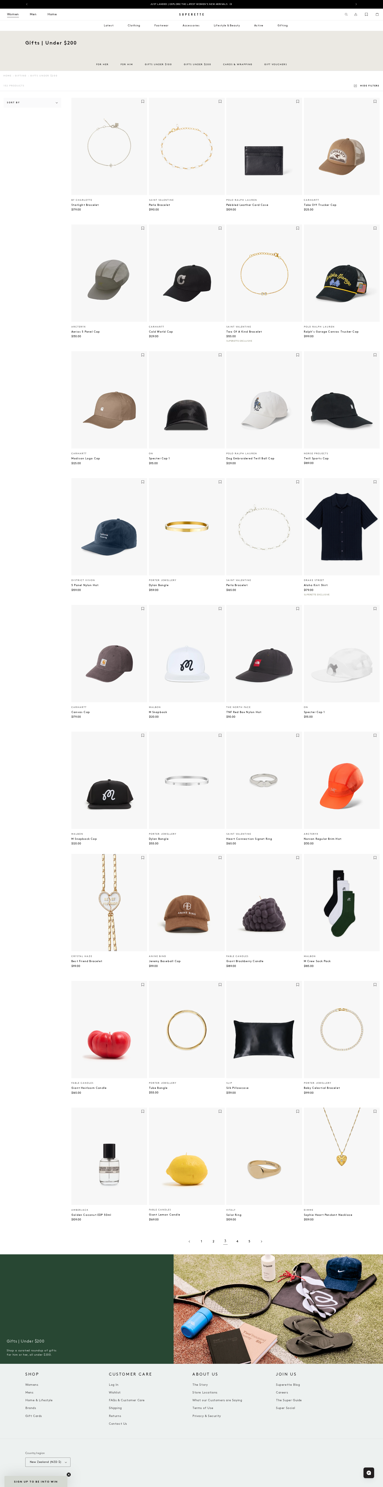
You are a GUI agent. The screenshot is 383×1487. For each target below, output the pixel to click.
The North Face (238, 707)
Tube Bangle (158, 1088)
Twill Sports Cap (316, 458)
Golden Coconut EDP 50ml (91, 1215)
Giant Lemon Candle (164, 1215)
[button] (346, 14)
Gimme (308, 1210)
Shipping (115, 1408)
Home (7, 76)
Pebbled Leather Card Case (247, 205)
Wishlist (115, 1392)
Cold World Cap (161, 332)
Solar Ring (234, 1215)
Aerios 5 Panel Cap (85, 332)
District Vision (83, 580)
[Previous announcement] (27, 4)
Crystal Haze (81, 956)
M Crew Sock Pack (317, 961)
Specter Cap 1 (159, 458)
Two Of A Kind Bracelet (244, 332)
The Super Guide (289, 1400)
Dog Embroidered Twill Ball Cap (250, 458)
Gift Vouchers (275, 64)
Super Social (285, 1408)
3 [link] (225, 1241)
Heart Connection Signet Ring (249, 839)
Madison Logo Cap (85, 458)
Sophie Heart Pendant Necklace (328, 1215)
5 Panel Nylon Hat (85, 585)
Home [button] (52, 14)
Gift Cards (33, 1416)
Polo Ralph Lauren (241, 200)
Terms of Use (202, 1408)
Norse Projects (316, 453)
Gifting (21, 76)
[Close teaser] (68, 1474)
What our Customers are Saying (217, 1400)
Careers (282, 1392)
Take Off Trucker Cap (320, 205)
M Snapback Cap (84, 839)
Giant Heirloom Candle (89, 1088)
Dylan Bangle (159, 585)
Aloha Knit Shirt (316, 585)
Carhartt (311, 200)
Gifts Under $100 (158, 64)
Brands (30, 1408)
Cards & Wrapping (237, 64)
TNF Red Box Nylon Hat (244, 712)
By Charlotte (81, 200)
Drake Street (314, 580)
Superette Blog (288, 1384)
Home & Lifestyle (39, 1400)
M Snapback (158, 712)
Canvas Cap (80, 712)
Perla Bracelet (159, 205)
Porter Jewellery (162, 580)
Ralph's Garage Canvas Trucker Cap (331, 332)
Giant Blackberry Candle (245, 961)
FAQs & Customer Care (127, 1400)
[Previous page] (189, 1241)
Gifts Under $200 (197, 64)
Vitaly (231, 1210)
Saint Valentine (161, 200)
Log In (114, 1384)
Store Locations (204, 1392)
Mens (29, 1392)
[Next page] (261, 1241)
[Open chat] (368, 1473)
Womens (31, 1384)
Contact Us (118, 1423)
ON (151, 453)
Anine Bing (157, 956)
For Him (127, 64)
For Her (102, 64)
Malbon (155, 707)
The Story (200, 1384)
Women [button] (13, 14)
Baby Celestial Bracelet (322, 1088)
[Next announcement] (356, 4)
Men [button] (33, 14)
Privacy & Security (206, 1416)
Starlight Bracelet (85, 205)
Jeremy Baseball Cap (165, 961)
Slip (229, 1083)
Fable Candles (237, 956)
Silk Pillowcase (237, 1088)
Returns (115, 1416)
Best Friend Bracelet (86, 961)
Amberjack (80, 1210)
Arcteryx (78, 327)
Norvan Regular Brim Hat (323, 839)
